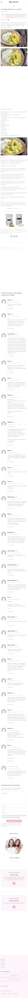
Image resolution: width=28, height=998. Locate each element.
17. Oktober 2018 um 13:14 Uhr (14, 452)
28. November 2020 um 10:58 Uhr (14, 712)
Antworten (10, 308)
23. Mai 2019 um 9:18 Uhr (12, 567)
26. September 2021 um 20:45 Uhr (14, 424)
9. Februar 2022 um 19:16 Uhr (13, 768)
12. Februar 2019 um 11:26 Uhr (13, 516)
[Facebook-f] (1, 986)
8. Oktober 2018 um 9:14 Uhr (13, 380)
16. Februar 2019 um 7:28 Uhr (13, 534)
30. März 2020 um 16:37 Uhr (13, 681)
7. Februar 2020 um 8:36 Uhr (13, 599)
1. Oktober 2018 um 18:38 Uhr (13, 302)
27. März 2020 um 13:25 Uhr (13, 661)
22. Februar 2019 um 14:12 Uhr (13, 553)
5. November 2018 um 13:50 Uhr (14, 499)
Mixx (14, 247)
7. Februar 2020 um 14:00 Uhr (13, 633)
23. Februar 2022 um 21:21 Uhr (13, 363)
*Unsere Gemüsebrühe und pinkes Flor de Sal (14, 211)
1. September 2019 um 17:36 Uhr (14, 582)
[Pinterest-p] (7, 986)
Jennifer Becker (11, 766)
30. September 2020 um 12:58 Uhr (14, 695)
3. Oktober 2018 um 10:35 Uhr (13, 316)
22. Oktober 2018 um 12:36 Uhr (14, 469)
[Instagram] (4, 986)
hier (1, 119)
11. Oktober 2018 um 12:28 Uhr (14, 397)
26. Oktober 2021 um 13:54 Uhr (14, 747)
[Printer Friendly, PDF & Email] (14, 236)
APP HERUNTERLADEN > (20, 17)
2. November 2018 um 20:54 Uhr (14, 483)
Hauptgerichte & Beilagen (6, 247)
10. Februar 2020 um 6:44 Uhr (13, 619)
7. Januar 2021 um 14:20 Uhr (13, 730)
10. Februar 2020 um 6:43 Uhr (13, 647)
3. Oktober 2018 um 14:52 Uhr (13, 336)
